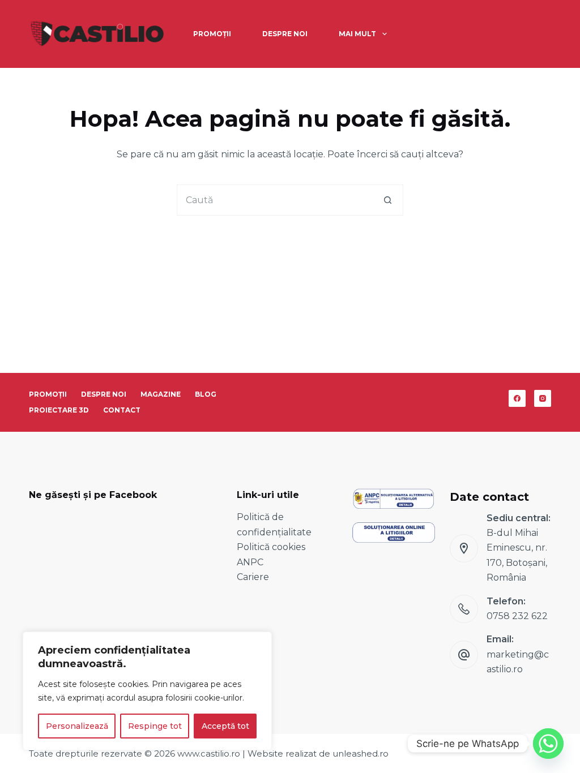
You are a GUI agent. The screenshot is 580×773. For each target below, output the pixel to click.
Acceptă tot (225, 726)
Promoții (212, 33)
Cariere (253, 577)
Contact (121, 410)
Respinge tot (155, 726)
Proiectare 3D (59, 410)
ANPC (250, 562)
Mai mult (357, 33)
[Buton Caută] (387, 200)
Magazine (160, 394)
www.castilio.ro (208, 753)
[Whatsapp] (548, 743)
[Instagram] (542, 398)
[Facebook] (517, 398)
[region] (147, 691)
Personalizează (77, 726)
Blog (205, 394)
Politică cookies (271, 547)
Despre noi (285, 33)
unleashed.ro (360, 753)
